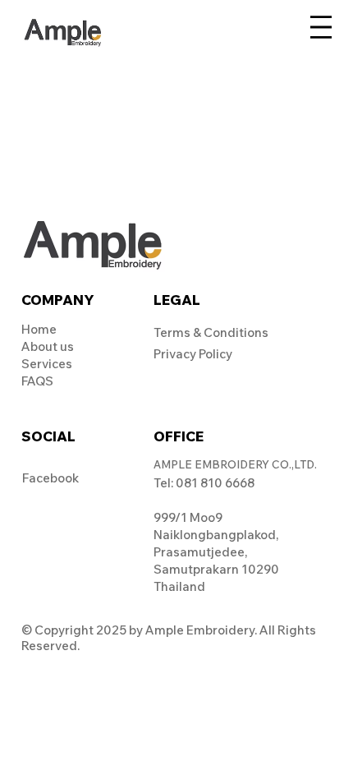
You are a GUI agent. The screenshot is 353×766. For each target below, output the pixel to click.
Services (46, 363)
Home (39, 329)
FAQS (37, 381)
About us (47, 346)
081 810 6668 (215, 483)
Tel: (165, 483)
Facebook (50, 478)
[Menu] (321, 26)
